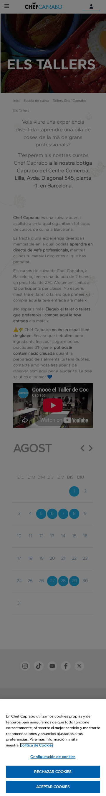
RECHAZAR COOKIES (53, 771)
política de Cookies (36, 745)
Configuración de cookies (52, 756)
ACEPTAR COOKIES (53, 786)
